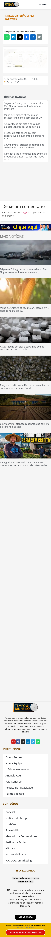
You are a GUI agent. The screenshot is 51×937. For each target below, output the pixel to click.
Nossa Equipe (13, 763)
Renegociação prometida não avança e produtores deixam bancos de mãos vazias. (25, 156)
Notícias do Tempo (16, 818)
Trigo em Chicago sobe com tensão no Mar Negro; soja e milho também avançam (25, 105)
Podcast (10, 812)
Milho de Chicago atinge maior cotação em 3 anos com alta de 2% (23, 116)
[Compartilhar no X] (20, 37)
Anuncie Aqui (13, 775)
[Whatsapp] (38, 741)
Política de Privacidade (19, 787)
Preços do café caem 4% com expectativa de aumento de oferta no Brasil (24, 135)
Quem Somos (13, 757)
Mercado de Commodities (21, 836)
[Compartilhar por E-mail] (39, 37)
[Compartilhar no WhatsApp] (7, 37)
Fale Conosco (13, 781)
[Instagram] (23, 741)
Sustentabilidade (15, 854)
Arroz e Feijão (13, 82)
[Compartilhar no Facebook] (26, 37)
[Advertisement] (25, 181)
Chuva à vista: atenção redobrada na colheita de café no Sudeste (24, 146)
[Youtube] (13, 741)
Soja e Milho (12, 830)
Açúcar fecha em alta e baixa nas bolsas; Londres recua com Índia (22, 125)
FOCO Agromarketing (18, 860)
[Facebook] (18, 741)
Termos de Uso (14, 793)
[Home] (11, 4)
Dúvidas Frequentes (17, 769)
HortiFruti (11, 824)
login (25, 212)
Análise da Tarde (15, 842)
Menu (44, 4)
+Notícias (11, 848)
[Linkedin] (28, 741)
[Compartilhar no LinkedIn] (33, 37)
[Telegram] (33, 741)
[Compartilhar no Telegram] (13, 37)
